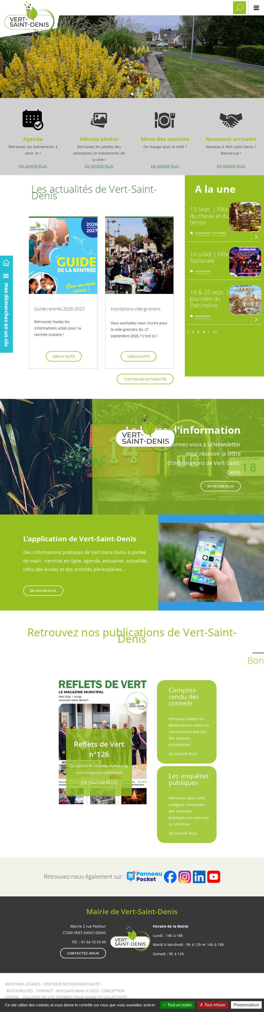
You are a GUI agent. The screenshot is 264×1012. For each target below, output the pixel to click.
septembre (219, 234)
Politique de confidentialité (72, 984)
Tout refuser (214, 1005)
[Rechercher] (239, 8)
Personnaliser (246, 1005)
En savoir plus (33, 136)
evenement (203, 234)
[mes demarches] (6, 310)
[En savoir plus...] (256, 236)
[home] (6, 261)
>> (215, 332)
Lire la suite (64, 356)
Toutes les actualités (145, 379)
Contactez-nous (83, 953)
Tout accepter (179, 1005)
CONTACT (44, 990)
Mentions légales (23, 984)
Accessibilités (20, 990)
